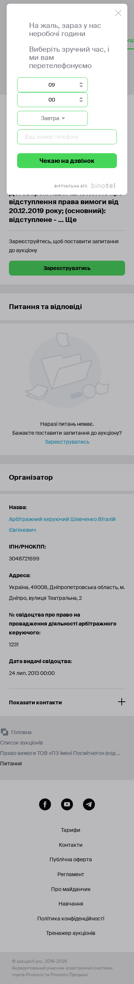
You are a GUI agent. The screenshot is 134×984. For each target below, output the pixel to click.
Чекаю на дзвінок (67, 161)
